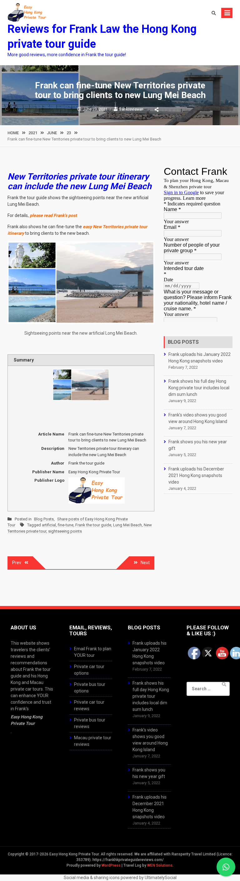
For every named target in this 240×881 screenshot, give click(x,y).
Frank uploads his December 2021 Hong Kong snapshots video (196, 475)
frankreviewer (131, 109)
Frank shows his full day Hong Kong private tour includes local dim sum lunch (198, 388)
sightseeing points (65, 531)
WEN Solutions (159, 865)
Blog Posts (44, 519)
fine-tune (65, 525)
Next (145, 562)
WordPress (111, 865)
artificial (49, 525)
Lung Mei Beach (127, 525)
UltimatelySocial (161, 877)
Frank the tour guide (93, 525)
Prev (16, 562)
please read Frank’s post (53, 215)
